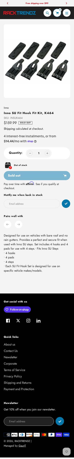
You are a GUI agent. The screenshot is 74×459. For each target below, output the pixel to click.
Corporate (10, 363)
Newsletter (10, 357)
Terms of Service (14, 370)
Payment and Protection (19, 389)
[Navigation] (67, 13)
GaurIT (22, 446)
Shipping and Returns (17, 382)
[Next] (66, 3)
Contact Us (11, 351)
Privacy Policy (13, 376)
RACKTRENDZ (22, 441)
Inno (6, 108)
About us (9, 344)
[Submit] (60, 421)
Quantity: (15, 153)
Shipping (9, 129)
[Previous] (7, 3)
